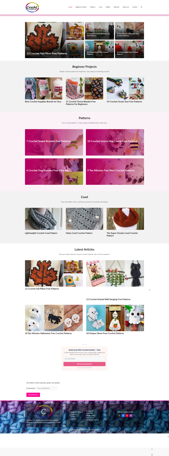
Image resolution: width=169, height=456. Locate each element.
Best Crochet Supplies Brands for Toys (43, 102)
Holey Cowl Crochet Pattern (79, 233)
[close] (152, 449)
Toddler (108, 7)
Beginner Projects (81, 7)
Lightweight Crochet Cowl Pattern (41, 233)
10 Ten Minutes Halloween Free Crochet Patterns (48, 333)
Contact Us (89, 411)
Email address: (31, 388)
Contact (134, 7)
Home (70, 7)
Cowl (100, 7)
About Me (89, 413)
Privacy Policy (90, 415)
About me (126, 7)
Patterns (92, 7)
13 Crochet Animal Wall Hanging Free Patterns (108, 299)
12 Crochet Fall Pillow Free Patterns (42, 289)
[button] (141, 7)
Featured (116, 7)
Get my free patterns (84, 364)
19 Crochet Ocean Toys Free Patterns (124, 102)
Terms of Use (90, 417)
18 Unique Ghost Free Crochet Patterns (105, 333)
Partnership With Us (92, 420)
